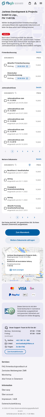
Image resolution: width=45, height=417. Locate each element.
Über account (7, 394)
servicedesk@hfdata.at (25, 343)
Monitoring (6, 375)
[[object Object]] (29, 165)
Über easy (6, 390)
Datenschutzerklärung (11, 404)
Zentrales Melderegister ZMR (14, 371)
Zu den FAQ (20, 347)
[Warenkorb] (29, 3)
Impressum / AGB (9, 399)
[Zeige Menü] (41, 3)
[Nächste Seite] (39, 151)
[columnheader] (17, 93)
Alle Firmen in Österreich (12, 379)
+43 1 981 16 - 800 (23, 340)
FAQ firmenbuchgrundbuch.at (14, 366)
